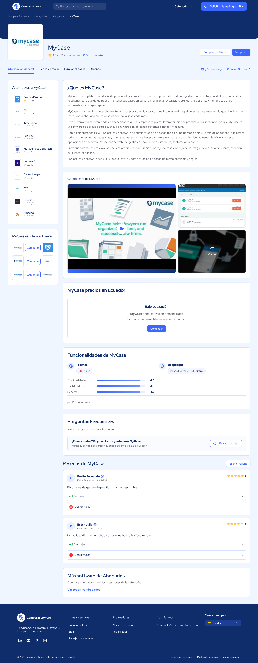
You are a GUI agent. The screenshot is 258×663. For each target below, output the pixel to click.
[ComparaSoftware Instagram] (45, 641)
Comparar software (215, 52)
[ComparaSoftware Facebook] (37, 641)
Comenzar (156, 328)
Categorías (182, 6)
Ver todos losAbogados (83, 590)
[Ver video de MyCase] (121, 228)
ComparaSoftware (18, 16)
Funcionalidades (74, 69)
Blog (71, 631)
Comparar (34, 247)
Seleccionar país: (216, 615)
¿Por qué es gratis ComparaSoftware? (227, 69)
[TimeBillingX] (47, 274)
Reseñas (95, 69)
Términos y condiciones (182, 656)
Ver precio (241, 52)
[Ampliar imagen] (212, 206)
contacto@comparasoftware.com (178, 625)
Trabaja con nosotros (81, 638)
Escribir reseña (94, 55)
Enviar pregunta (229, 443)
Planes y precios (49, 69)
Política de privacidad (208, 656)
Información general (21, 69)
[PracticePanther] (47, 247)
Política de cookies (231, 656)
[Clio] (47, 261)
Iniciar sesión (120, 631)
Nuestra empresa (80, 617)
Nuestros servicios (123, 625)
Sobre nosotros (78, 625)
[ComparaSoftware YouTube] (28, 641)
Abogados (58, 16)
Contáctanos (165, 617)
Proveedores (121, 617)
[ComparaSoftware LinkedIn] (20, 641)
